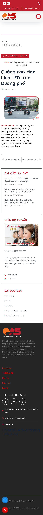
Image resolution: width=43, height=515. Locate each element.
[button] (38, 16)
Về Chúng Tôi (7, 373)
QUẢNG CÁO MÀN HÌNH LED (14, 56)
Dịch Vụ (5, 378)
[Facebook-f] (4, 3)
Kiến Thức (6, 383)
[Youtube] (8, 3)
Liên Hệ (5, 388)
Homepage (6, 368)
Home (6, 62)
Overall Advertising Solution (21, 431)
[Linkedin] (22, 401)
